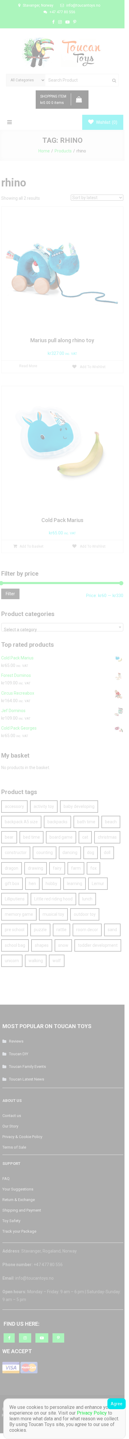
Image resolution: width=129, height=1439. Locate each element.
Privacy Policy (92, 1413)
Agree (116, 1403)
